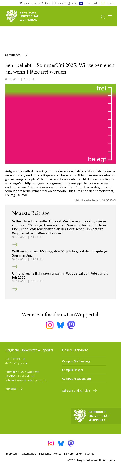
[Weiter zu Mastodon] (71, 325)
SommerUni (13, 55)
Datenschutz (29, 453)
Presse (57, 453)
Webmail (61, 3)
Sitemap (89, 453)
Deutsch (110, 3)
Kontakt (11, 389)
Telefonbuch (44, 3)
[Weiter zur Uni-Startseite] (27, 16)
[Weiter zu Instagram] (50, 325)
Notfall (74, 3)
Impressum (12, 453)
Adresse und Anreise (76, 390)
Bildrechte (45, 453)
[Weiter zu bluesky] (60, 325)
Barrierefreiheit (73, 453)
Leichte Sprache (91, 3)
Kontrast (28, 3)
